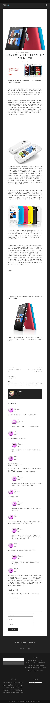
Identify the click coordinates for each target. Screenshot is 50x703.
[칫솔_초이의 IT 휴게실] (6, 5)
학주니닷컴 (16, 568)
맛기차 (5, 687)
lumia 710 (10, 383)
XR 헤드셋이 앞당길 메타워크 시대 (35, 670)
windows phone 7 (30, 383)
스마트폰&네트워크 (29, 52)
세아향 (15, 456)
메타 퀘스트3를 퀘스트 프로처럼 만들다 (35, 665)
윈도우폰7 (31, 384)
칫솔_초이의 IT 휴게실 (25, 642)
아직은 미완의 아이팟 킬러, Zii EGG (15, 685)
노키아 (37, 383)
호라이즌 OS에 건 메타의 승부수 (35, 660)
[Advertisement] (25, 18)
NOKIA (15, 383)
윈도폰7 (36, 384)
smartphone (21, 383)
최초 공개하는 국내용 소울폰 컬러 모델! (15, 692)
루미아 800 (13, 384)
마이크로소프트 (20, 384)
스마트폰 (27, 384)
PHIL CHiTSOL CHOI (14, 395)
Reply (15, 411)
